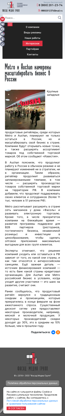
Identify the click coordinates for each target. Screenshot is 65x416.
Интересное (32, 43)
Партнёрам (32, 48)
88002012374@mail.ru (51, 10)
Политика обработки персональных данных (33, 383)
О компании (32, 26)
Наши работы (32, 37)
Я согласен (16, 408)
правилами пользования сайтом (27, 403)
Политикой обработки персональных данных (32, 400)
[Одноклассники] (58, 332)
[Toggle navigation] (10, 24)
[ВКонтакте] (53, 332)
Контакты (32, 54)
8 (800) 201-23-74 (50, 5)
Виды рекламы (32, 32)
